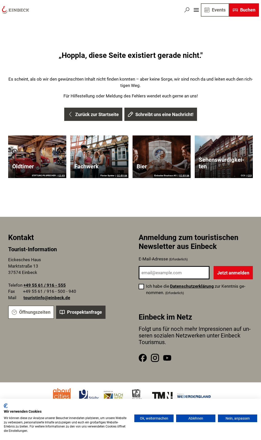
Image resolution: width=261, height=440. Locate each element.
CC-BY (61, 176)
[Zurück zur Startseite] (15, 10)
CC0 (249, 176)
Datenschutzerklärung (192, 286)
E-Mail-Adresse (163, 259)
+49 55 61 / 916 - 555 (44, 285)
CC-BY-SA (122, 176)
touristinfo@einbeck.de (46, 297)
